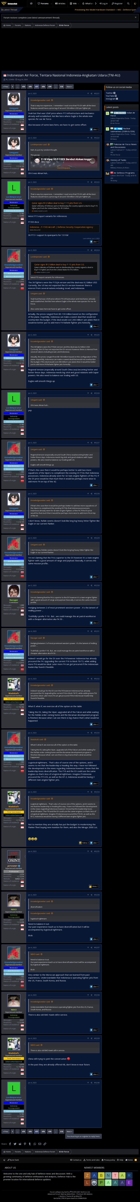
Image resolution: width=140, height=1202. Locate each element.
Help (121, 1160)
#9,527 (97, 443)
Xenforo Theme (71, 1196)
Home (31, 3)
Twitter (109, 93)
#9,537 (97, 947)
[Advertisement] (70, 50)
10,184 (21, 707)
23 (17, 281)
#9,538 (97, 995)
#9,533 (97, 733)
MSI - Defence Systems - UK (94, 9)
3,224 (22, 876)
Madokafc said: (37, 739)
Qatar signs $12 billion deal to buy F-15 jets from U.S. (57, 203)
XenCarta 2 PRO (59, 1198)
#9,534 (97, 792)
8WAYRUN (83, 1198)
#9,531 (97, 631)
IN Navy (113, 139)
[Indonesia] (5, 75)
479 (49, 86)
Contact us (77, 1160)
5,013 (22, 281)
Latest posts (112, 107)
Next (69, 86)
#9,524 (97, 250)
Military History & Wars (119, 167)
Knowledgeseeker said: (40, 100)
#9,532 (97, 679)
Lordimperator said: (39, 144)
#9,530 (97, 585)
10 (17, 122)
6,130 (22, 122)
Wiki (75, 3)
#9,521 (97, 93)
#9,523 (97, 182)
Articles (61, 3)
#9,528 (97, 493)
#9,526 (97, 393)
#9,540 (97, 1083)
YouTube (110, 95)
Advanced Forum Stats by (70, 1194)
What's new (90, 3)
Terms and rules (93, 1160)
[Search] (128, 3)
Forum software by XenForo (70, 1192)
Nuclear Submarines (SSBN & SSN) (122, 130)
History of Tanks (118, 160)
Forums (45, 3)
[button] (51, 3)
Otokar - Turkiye (118, 9)
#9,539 (97, 1038)
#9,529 (97, 538)
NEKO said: (35, 954)
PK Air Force (115, 155)
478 (43, 86)
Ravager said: (36, 638)
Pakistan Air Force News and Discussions (123, 145)
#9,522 (97, 138)
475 (23, 86)
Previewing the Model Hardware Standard (58, 9)
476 (30, 86)
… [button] (17, 86)
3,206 (22, 922)
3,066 (22, 216)
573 (61, 86)
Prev (6, 86)
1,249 (22, 607)
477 (36, 86)
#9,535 (97, 851)
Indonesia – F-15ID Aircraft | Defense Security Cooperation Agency (61, 227)
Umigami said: (36, 293)
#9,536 (97, 895)
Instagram (111, 98)
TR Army (113, 180)
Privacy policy (109, 1160)
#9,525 (97, 335)
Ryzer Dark (14, 1160)
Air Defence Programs (124, 172)
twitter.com (19, 879)
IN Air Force (115, 123)
